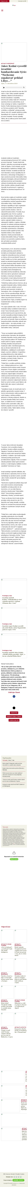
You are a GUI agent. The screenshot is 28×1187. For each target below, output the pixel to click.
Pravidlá (17, 1174)
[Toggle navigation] (2, 10)
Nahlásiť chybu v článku (14, 716)
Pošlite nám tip (14, 720)
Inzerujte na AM (22, 1)
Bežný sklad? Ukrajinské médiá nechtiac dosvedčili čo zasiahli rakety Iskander (12, 764)
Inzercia (8, 1174)
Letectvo (23, 1027)
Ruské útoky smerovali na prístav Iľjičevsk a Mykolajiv (13, 769)
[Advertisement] (14, 27)
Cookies (22, 1174)
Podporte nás (4, 1)
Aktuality (4, 63)
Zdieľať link (14, 713)
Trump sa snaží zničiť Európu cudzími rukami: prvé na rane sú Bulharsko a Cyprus (14, 780)
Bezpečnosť (10, 63)
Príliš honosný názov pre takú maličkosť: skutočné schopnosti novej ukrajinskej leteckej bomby (12, 774)
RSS (4, 1174)
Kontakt (13, 1174)
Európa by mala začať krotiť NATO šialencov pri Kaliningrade (13, 785)
